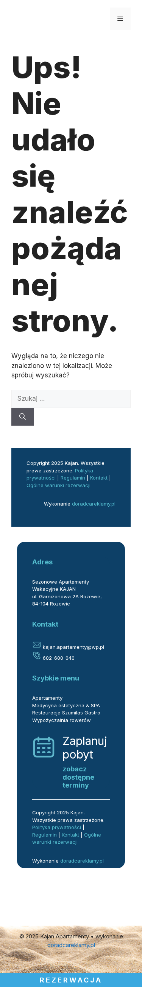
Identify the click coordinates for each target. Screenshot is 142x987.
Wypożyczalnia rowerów (61, 720)
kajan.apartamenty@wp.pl (72, 647)
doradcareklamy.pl (93, 504)
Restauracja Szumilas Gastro (66, 713)
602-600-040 (58, 658)
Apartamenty (47, 698)
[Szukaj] (22, 417)
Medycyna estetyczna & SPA (66, 705)
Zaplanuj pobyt (84, 747)
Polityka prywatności (56, 827)
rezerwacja (71, 980)
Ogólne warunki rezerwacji (59, 485)
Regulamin (73, 478)
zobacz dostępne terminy (78, 777)
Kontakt (99, 478)
